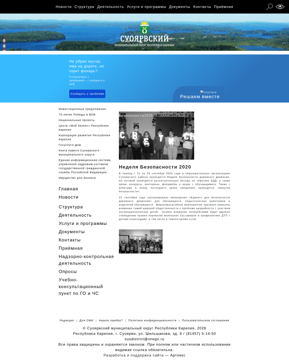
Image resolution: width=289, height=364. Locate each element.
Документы (179, 7)
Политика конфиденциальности (152, 320)
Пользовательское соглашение (205, 320)
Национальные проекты (77, 120)
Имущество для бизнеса (77, 177)
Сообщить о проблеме (87, 93)
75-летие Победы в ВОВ (77, 114)
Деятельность (110, 7)
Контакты (202, 7)
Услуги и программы (146, 7)
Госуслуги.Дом (70, 144)
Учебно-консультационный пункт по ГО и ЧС (81, 286)
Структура (84, 7)
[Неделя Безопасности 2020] (141, 241)
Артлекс (178, 355)
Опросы (68, 271)
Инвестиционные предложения (82, 109)
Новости (64, 7)
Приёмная (223, 7)
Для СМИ (86, 320)
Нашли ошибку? (111, 320)
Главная (68, 188)
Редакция (67, 320)
